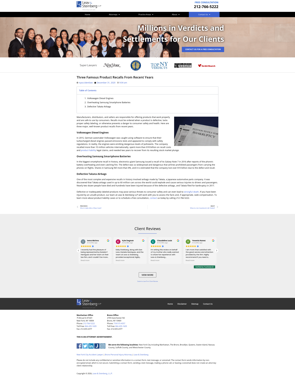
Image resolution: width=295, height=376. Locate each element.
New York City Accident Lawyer (90, 354)
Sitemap (194, 304)
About (174, 14)
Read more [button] (85, 260)
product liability (88, 150)
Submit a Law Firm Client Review (147, 281)
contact (153, 198)
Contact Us (203, 14)
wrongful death (191, 191)
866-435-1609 (90, 326)
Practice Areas (145, 14)
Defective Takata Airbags (99, 106)
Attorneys (113, 14)
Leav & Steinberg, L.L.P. (103, 373)
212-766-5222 (206, 6)
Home (87, 14)
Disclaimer (182, 304)
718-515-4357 (119, 323)
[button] (216, 250)
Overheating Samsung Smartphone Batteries (108, 102)
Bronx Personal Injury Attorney (118, 354)
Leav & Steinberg (141, 354)
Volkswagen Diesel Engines (100, 98)
